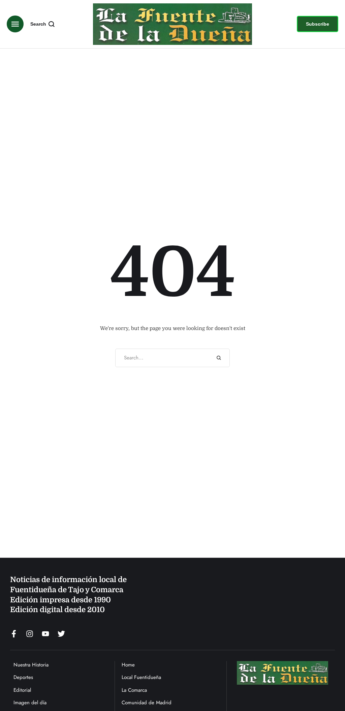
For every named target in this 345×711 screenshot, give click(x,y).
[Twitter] (61, 633)
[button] (317, 24)
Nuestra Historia (31, 664)
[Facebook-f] (14, 633)
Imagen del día (29, 702)
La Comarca (134, 690)
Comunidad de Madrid (146, 702)
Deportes (23, 677)
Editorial (22, 690)
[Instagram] (29, 633)
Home (128, 664)
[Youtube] (45, 633)
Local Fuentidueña (141, 677)
